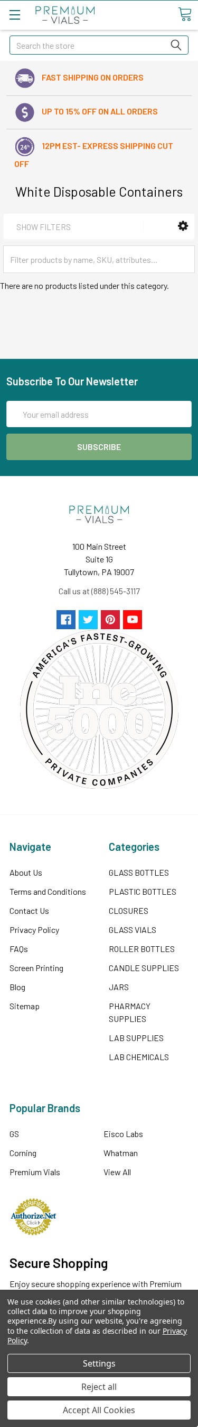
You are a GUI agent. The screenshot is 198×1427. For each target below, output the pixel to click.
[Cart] (185, 14)
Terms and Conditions (48, 891)
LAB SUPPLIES (136, 1038)
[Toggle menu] (14, 14)
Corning (23, 1153)
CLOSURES (128, 910)
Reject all (99, 1387)
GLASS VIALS (132, 929)
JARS (119, 987)
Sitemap (25, 1006)
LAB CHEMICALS (139, 1057)
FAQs (19, 949)
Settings (99, 1363)
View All (117, 1172)
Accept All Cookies (99, 1410)
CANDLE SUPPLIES (144, 968)
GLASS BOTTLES (139, 872)
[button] (183, 226)
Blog (17, 987)
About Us (26, 872)
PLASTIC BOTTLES (142, 891)
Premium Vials (35, 1172)
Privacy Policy (34, 929)
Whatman (120, 1153)
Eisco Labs (123, 1134)
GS (14, 1134)
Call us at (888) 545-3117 (99, 591)
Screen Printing (36, 968)
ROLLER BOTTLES (142, 949)
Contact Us (29, 910)
